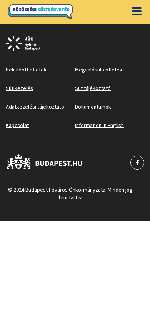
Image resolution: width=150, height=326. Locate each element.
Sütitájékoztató (93, 88)
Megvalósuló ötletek (98, 70)
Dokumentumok (93, 107)
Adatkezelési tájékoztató (35, 107)
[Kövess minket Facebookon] (44, 162)
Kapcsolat (17, 125)
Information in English (99, 125)
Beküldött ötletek (26, 70)
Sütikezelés (19, 88)
